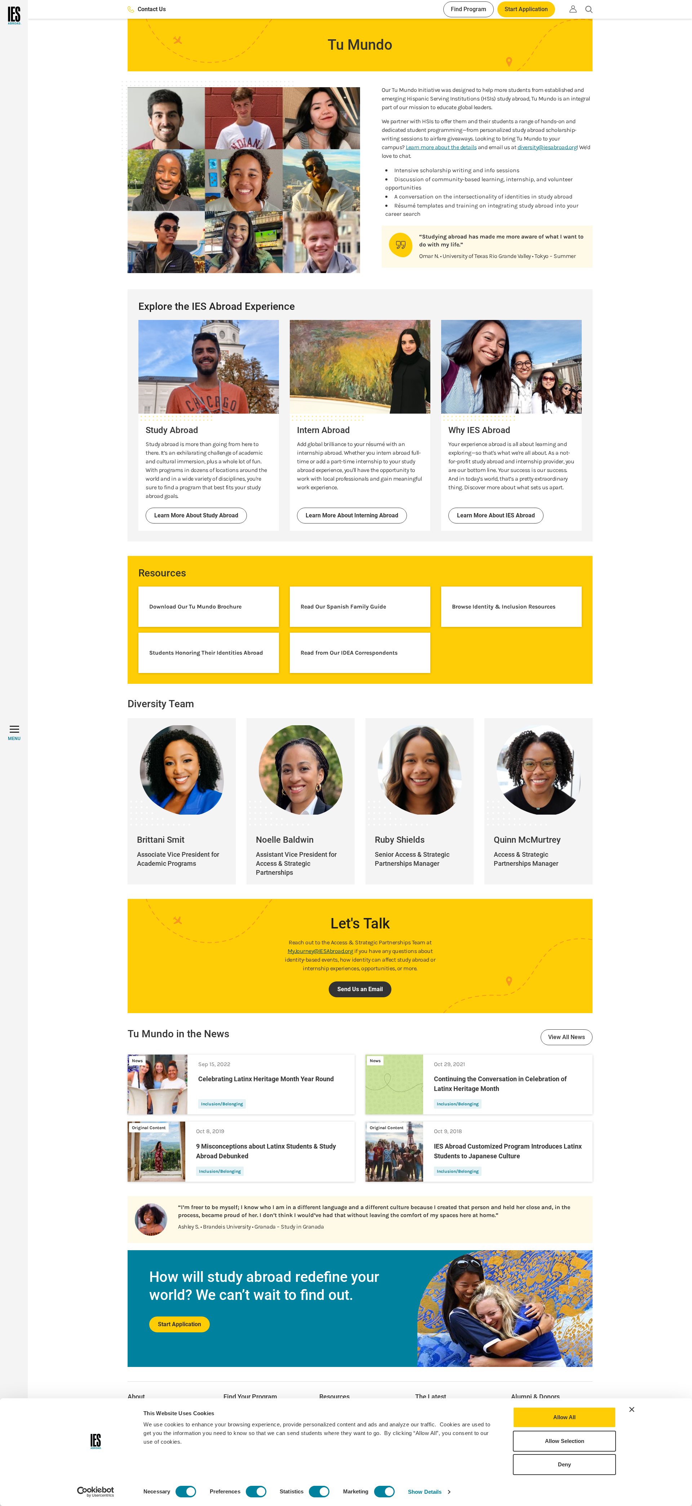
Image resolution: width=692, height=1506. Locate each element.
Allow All (564, 1417)
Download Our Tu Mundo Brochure (195, 606)
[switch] (256, 1491)
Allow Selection (564, 1441)
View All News (566, 1037)
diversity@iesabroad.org (547, 147)
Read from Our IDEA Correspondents (349, 652)
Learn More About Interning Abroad (352, 515)
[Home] (14, 15)
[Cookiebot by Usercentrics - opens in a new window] (95, 1492)
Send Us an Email (360, 989)
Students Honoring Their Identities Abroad (206, 652)
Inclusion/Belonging (222, 1103)
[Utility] (573, 9)
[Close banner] (631, 1409)
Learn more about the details (441, 147)
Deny (564, 1464)
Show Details (425, 1492)
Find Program (468, 9)
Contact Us (152, 9)
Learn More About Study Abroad (196, 515)
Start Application (526, 9)
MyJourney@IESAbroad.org (320, 951)
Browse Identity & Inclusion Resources (503, 606)
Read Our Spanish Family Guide (343, 606)
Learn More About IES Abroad (496, 515)
